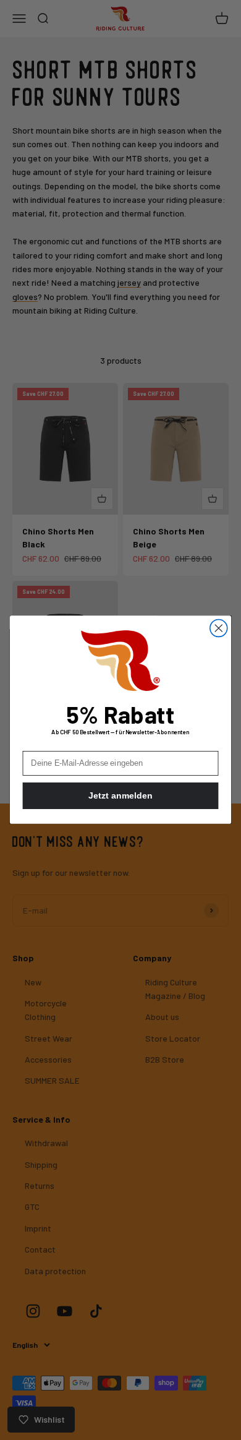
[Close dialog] (218, 628)
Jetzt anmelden (120, 796)
